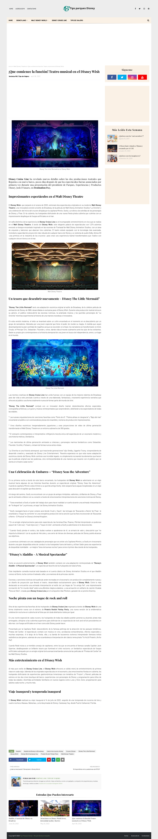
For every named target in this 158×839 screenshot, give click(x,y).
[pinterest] (148, 9)
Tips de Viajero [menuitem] (76, 20)
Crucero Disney (71, 751)
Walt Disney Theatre (20, 66)
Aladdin (18, 751)
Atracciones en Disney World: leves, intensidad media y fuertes (53, 819)
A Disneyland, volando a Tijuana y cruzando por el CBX (131, 147)
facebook (42, 783)
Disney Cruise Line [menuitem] (59, 20)
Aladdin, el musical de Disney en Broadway (20, 819)
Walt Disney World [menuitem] (39, 20)
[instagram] (144, 9)
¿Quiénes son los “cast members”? (131, 136)
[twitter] (139, 9)
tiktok (60, 783)
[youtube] (142, 77)
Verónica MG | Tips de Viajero (19, 76)
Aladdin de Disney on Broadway (34, 751)
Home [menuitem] (11, 20)
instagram (55, 783)
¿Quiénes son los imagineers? (129, 156)
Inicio (10, 66)
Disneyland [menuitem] (21, 20)
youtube (49, 783)
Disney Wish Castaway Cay (29, 754)
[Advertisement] (79, 44)
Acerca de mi (20, 9)
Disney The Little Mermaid (87, 751)
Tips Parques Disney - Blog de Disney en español (35, 836)
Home (11, 9)
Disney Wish (14, 754)
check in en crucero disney (55, 751)
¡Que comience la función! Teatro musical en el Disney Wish (84, 819)
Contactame (31, 9)
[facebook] (135, 9)
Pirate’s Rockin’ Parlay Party (49, 754)
